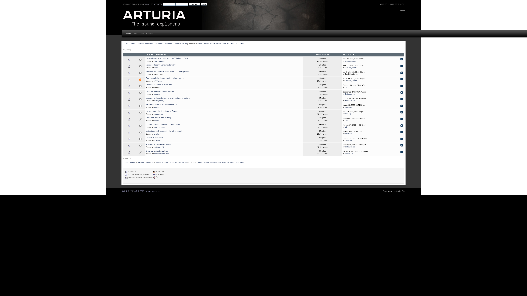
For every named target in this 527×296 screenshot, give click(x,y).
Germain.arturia (203, 44)
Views (326, 54)
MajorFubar (349, 153)
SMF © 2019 (138, 191)
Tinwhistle (158, 107)
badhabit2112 (159, 147)
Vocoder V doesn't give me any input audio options (168, 98)
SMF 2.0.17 (126, 191)
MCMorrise (158, 81)
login (147, 4)
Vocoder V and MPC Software (159, 85)
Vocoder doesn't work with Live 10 (161, 65)
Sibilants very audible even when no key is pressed (168, 71)
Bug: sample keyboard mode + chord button (165, 78)
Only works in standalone (157, 151)
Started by (161, 54)
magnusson (158, 114)
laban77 (157, 94)
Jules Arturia (240, 44)
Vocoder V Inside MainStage (158, 144)
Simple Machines (152, 191)
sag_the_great (159, 127)
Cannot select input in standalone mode (163, 124)
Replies (319, 54)
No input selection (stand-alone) (160, 91)
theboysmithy (350, 94)
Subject (151, 54)
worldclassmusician (161, 154)
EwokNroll (349, 140)
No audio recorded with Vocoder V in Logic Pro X (167, 58)
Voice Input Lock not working (158, 118)
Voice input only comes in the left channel (164, 131)
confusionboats (159, 61)
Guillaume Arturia (228, 44)
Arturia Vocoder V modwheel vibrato (161, 105)
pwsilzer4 (157, 134)
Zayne (156, 121)
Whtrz (156, 68)
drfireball (157, 140)
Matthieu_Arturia (351, 67)
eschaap (348, 114)
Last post (348, 54)
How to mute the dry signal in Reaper (162, 111)
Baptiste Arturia (215, 44)
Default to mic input (154, 138)
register (158, 4)
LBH (346, 87)
